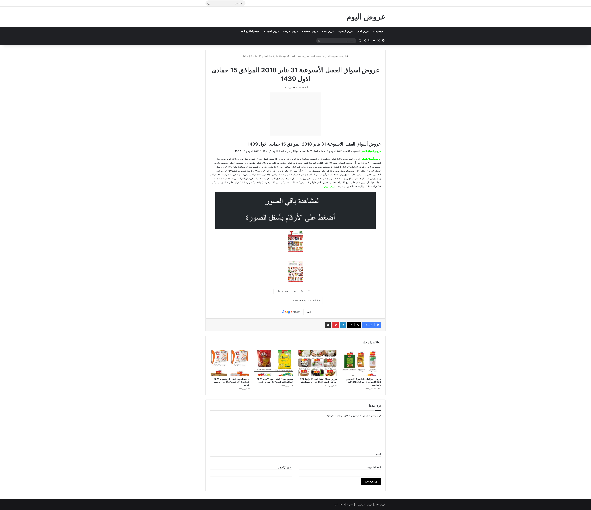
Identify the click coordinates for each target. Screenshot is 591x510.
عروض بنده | (360, 504)
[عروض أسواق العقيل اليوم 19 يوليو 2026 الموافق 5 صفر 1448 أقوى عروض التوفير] (317, 363)
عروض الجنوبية (272, 31)
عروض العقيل (315, 56)
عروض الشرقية (311, 31)
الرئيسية (342, 56)
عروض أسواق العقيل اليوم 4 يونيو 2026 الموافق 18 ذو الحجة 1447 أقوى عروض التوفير (231, 382)
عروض (369, 504)
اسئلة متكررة (339, 504)
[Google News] (291, 312)
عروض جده (329, 31)
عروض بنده (378, 31)
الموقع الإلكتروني (285, 467)
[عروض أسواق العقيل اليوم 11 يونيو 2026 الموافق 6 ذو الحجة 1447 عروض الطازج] (273, 363)
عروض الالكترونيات (250, 31)
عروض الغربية (291, 31)
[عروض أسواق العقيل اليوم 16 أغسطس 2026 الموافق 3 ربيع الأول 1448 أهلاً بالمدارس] (361, 363)
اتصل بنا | (349, 504)
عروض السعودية (330, 56)
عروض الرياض (346, 31)
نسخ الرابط (277, 300)
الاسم (378, 454)
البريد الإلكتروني (374, 467)
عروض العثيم (363, 31)
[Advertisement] (295, 114)
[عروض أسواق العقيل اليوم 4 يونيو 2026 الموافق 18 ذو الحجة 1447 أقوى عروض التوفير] (229, 363)
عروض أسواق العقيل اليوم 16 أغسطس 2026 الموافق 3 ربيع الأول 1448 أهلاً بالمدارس (363, 382)
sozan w (302, 87)
